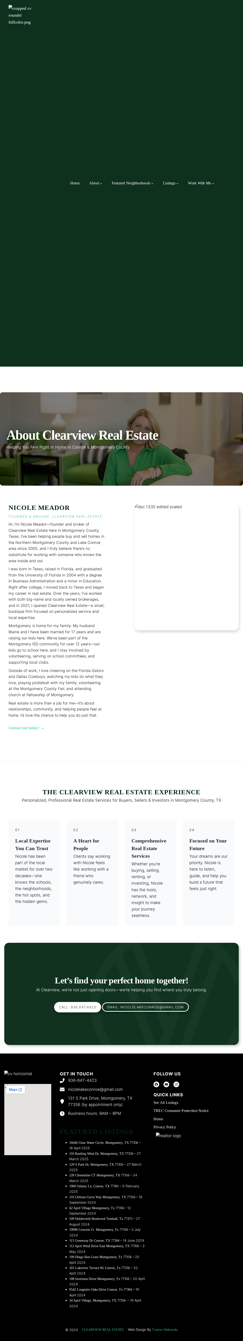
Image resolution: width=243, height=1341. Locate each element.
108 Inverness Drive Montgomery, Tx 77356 (99, 1279)
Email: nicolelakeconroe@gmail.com (145, 1007)
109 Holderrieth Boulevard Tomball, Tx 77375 (100, 1219)
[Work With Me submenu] (213, 183)
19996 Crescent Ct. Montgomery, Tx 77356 (98, 1229)
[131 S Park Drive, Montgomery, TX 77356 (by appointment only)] (102, 1101)
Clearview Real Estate (103, 1329)
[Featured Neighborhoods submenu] (152, 183)
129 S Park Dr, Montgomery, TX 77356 (96, 1164)
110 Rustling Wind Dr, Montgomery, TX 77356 (101, 1153)
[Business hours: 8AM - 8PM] (90, 1113)
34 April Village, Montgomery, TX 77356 (97, 1300)
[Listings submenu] (177, 183)
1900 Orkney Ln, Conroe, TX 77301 (94, 1186)
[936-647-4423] (78, 1080)
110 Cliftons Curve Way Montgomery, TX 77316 (102, 1197)
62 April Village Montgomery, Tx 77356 (96, 1208)
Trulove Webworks (164, 1329)
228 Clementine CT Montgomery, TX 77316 (99, 1175)
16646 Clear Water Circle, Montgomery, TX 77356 (103, 1143)
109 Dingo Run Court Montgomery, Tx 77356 (100, 1257)
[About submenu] (101, 183)
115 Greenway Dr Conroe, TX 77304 (94, 1240)
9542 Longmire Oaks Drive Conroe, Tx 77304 (100, 1289)
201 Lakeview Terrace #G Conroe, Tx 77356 (99, 1268)
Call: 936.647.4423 (77, 1007)
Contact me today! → (26, 728)
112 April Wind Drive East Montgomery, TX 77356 (104, 1246)
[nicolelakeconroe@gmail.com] (91, 1089)
